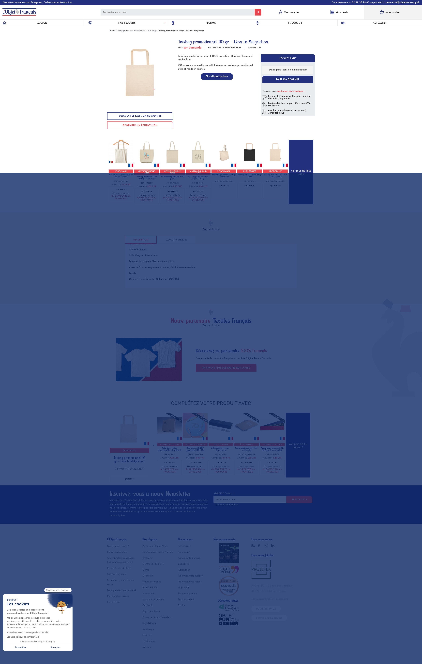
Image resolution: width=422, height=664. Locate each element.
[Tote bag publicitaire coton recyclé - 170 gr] (198, 163)
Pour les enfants (186, 599)
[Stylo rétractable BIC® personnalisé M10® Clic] (195, 437)
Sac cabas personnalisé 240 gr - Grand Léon (224, 176)
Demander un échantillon (140, 125)
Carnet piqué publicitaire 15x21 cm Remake (246, 449)
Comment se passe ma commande (140, 116)
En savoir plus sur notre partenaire (226, 367)
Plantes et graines (187, 593)
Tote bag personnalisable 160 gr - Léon (249, 176)
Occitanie (148, 605)
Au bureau (183, 551)
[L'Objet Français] (19, 14)
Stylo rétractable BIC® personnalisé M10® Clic (195, 449)
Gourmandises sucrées (190, 575)
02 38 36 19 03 (360, 2)
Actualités (380, 22)
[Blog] (253, 545)
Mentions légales (116, 574)
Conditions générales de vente (120, 582)
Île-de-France (150, 587)
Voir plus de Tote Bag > (301, 172)
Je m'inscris (299, 499)
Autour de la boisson (189, 557)
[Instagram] (267, 545)
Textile (181, 605)
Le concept (295, 22)
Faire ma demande (288, 79)
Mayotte (147, 647)
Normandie (149, 593)
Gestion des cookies (118, 596)
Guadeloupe (149, 623)
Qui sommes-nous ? (118, 546)
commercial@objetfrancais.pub (402, 2)
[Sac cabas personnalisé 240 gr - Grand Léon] (223, 163)
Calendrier (184, 569)
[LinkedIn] (273, 545)
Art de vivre (184, 546)
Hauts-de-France (152, 581)
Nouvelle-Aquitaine (153, 599)
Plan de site (113, 602)
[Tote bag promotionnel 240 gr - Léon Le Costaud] (275, 163)
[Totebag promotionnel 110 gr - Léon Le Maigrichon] (129, 446)
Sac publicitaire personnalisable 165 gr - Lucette (121, 176)
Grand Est (148, 575)
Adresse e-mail (224, 493)
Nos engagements (117, 551)
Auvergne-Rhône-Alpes (155, 546)
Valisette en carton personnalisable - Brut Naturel (169, 449)
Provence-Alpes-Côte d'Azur (158, 617)
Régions (211, 22)
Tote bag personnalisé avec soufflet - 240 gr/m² (146, 177)
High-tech (183, 587)
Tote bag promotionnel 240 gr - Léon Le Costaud (275, 176)
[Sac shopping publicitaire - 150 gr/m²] (172, 163)
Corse (146, 569)
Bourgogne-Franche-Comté (158, 551)
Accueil (42, 22)
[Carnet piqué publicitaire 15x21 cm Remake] (246, 437)
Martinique (148, 629)
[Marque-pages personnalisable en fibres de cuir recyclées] (272, 437)
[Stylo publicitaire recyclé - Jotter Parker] (221, 437)
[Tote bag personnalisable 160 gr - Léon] (249, 163)
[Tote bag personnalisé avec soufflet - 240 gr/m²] (146, 163)
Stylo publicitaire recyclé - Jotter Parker (221, 449)
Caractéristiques (176, 239)
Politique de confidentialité (121, 590)
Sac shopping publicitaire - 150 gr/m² (172, 177)
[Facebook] (260, 545)
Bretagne (147, 557)
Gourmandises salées (189, 581)
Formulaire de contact (269, 617)
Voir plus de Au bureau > (298, 446)
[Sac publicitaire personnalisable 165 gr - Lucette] (121, 163)
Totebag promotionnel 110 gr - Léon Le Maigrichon (129, 459)
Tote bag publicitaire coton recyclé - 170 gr (198, 177)
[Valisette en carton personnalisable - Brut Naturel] (169, 437)
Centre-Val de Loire (153, 563)
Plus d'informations (217, 76)
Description (140, 239)
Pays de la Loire (151, 611)
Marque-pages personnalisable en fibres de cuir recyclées (272, 449)
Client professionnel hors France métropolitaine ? (120, 560)
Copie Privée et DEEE (118, 568)
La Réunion (149, 641)
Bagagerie (183, 563)
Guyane (147, 635)
